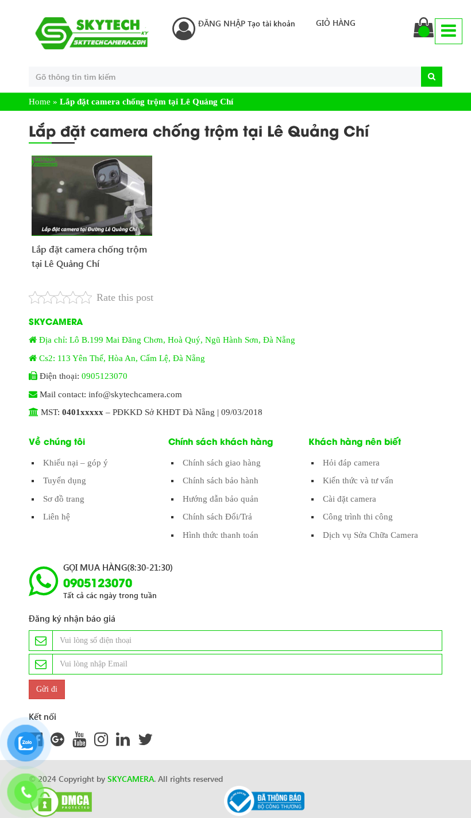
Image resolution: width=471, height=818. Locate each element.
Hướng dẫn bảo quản (220, 498)
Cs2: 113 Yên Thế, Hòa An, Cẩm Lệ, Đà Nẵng (122, 358)
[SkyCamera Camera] (92, 33)
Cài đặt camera (349, 498)
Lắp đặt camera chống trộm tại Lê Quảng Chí (89, 256)
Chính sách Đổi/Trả (217, 516)
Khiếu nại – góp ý (75, 462)
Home (40, 101)
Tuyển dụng (64, 480)
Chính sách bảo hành (220, 480)
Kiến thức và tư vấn (358, 480)
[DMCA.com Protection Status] (57, 802)
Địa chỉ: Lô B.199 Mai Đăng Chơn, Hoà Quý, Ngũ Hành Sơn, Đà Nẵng (167, 339)
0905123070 (105, 376)
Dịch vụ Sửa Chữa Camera (370, 535)
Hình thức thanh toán (220, 535)
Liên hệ (56, 516)
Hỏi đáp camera (351, 462)
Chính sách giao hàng (222, 462)
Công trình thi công (358, 516)
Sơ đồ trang (63, 498)
